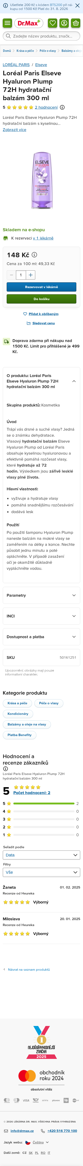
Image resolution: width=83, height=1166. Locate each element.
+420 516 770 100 (62, 1131)
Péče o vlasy (49, 703)
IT (49, 1152)
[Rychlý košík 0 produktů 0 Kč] (75, 22)
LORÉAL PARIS (16, 64)
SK (31, 1152)
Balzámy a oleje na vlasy (27, 724)
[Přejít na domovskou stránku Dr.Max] (28, 23)
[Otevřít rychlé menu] (7, 22)
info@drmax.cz (22, 1131)
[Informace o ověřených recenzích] (62, 107)
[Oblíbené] (52, 22)
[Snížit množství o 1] (11, 275)
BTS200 (56, 5)
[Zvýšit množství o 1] (30, 275)
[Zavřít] (77, 6)
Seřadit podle (13, 847)
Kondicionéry (18, 714)
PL (37, 1152)
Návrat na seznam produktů (29, 969)
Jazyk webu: (13, 1142)
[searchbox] (41, 36)
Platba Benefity (20, 735)
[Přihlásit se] (64, 22)
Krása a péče (17, 703)
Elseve (41, 64)
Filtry (7, 864)
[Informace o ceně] (34, 254)
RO (43, 1152)
